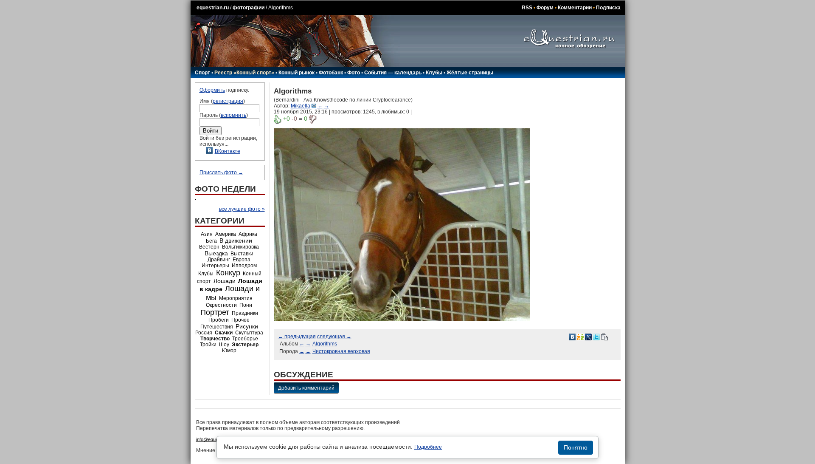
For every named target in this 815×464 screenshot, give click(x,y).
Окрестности (221, 305)
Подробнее (428, 447)
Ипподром (244, 266)
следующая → (334, 337)
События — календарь (393, 73)
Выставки (241, 254)
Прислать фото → (221, 172)
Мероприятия (236, 298)
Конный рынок (296, 73)
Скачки (224, 333)
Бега (211, 241)
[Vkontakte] (572, 337)
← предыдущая (297, 337)
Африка (248, 234)
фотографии (248, 8)
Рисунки (247, 326)
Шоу (224, 345)
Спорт (202, 73)
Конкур (228, 273)
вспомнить (233, 115)
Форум (545, 8)
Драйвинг (219, 260)
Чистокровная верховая (341, 351)
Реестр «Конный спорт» (244, 73)
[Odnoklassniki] (580, 337)
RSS (527, 8)
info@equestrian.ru (215, 439)
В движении (235, 240)
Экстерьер (245, 345)
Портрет (214, 312)
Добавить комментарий (306, 388)
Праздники (245, 313)
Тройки (208, 345)
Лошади (225, 280)
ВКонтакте (227, 151)
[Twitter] (596, 337)
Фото (353, 73)
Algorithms (324, 344)
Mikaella (300, 106)
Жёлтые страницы (470, 73)
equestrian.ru (213, 8)
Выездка (216, 253)
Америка (225, 234)
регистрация (228, 101)
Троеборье (245, 339)
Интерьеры (215, 266)
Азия (207, 234)
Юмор (229, 351)
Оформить (212, 90)
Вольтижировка (240, 247)
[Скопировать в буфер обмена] (604, 337)
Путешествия (216, 327)
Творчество (215, 339)
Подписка (608, 8)
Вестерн (209, 247)
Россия (203, 333)
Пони (245, 305)
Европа (241, 260)
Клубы (434, 73)
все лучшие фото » (242, 209)
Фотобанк (331, 73)
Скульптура (249, 333)
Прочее (240, 320)
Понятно (575, 447)
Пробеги (218, 320)
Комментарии (575, 8)
